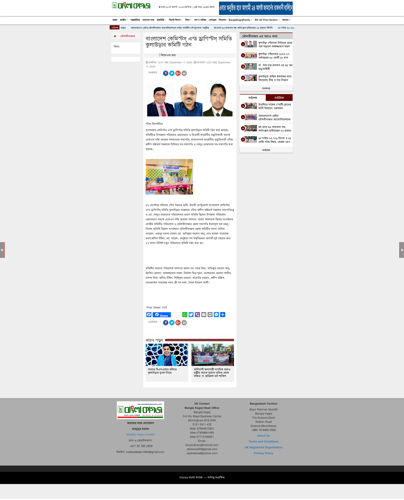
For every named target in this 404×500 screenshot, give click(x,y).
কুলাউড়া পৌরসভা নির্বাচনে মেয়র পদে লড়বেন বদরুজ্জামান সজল (275, 44)
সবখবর (266, 88)
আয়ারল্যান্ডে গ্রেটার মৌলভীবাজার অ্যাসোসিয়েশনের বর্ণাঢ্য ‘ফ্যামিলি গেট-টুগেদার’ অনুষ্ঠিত (156, 27)
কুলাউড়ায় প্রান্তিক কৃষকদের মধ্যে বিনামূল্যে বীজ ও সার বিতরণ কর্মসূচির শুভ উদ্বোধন (275, 77)
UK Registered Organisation (263, 447)
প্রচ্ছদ (115, 19)
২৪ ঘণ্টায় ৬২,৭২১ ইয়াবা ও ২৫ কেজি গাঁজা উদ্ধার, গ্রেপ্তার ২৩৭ (291, 27)
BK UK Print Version (266, 19)
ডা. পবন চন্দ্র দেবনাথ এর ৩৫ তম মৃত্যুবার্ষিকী (275, 66)
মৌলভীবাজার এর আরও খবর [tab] (259, 36)
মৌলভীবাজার (127, 36)
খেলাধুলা (212, 19)
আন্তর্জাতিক (135, 19)
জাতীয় (123, 19)
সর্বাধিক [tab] (279, 97)
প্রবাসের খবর (148, 19)
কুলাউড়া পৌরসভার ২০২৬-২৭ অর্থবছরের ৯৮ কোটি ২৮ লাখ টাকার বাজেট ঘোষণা (273, 55)
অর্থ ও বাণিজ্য (200, 19)
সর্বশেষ (266, 150)
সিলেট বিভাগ (175, 19)
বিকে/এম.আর (168, 55)
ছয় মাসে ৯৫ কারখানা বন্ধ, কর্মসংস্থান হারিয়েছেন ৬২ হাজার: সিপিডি (229, 27)
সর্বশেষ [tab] (252, 97)
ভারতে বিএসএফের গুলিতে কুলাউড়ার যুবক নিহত (162, 370)
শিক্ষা (187, 19)
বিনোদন (222, 19)
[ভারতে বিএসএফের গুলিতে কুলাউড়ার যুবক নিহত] (167, 355)
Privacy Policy (263, 453)
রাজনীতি (161, 19)
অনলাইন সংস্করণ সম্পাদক (140, 434)
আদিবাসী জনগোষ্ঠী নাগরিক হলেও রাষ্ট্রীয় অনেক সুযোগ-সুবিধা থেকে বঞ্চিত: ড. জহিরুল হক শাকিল (212, 372)
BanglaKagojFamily (240, 19)
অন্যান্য (285, 19)
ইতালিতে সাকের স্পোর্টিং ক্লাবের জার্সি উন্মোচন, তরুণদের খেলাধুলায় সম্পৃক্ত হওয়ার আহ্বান (275, 106)
